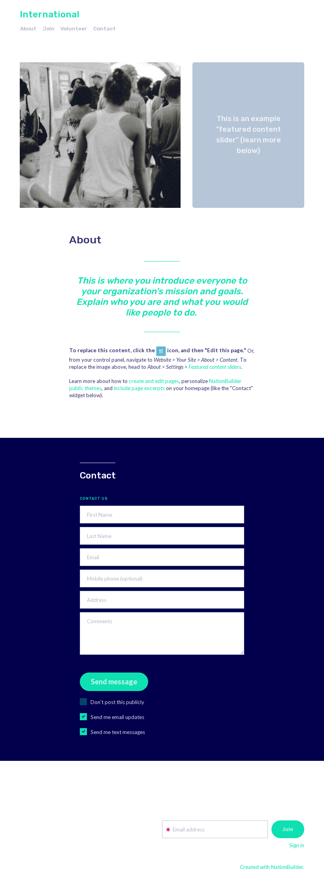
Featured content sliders (214, 367)
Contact (104, 28)
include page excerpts (139, 388)
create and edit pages (154, 381)
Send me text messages (117, 732)
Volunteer (73, 28)
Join (49, 28)
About (28, 28)
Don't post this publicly (117, 702)
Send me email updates (117, 717)
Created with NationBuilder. (272, 867)
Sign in (296, 845)
